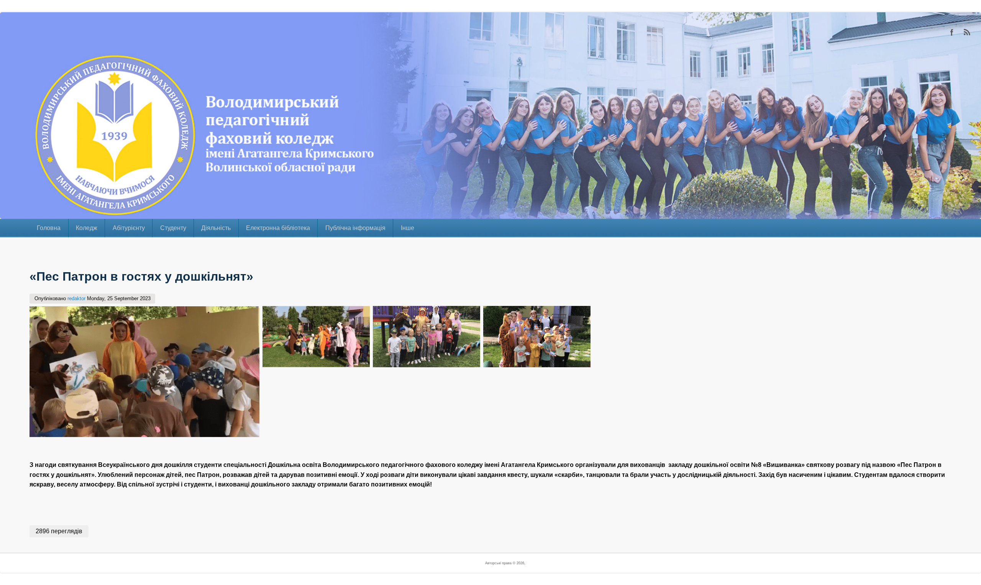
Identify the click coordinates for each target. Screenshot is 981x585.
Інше (407, 228)
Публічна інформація (355, 228)
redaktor (76, 298)
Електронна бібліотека (278, 228)
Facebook (952, 32)
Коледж (86, 228)
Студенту (173, 228)
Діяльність (216, 228)
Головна (49, 228)
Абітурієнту (129, 228)
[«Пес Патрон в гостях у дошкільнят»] (144, 435)
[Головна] (17, 213)
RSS (967, 32)
